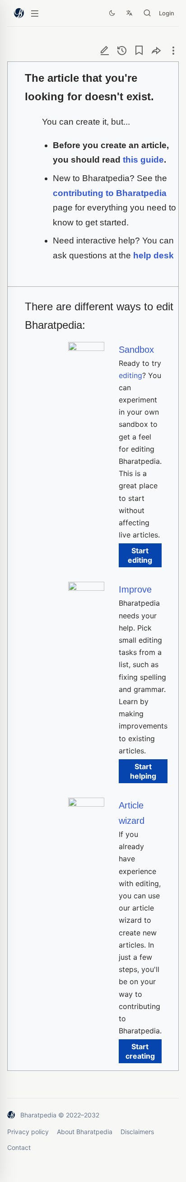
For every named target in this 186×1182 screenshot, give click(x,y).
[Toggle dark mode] (112, 13)
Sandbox (136, 350)
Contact (19, 1147)
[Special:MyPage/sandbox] (86, 348)
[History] (121, 50)
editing (130, 375)
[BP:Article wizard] (86, 803)
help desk (153, 255)
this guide (143, 159)
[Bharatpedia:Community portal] (86, 588)
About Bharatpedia (84, 1131)
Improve (135, 589)
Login (166, 13)
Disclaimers (137, 1131)
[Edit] (104, 50)
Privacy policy (28, 1131)
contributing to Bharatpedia (110, 193)
